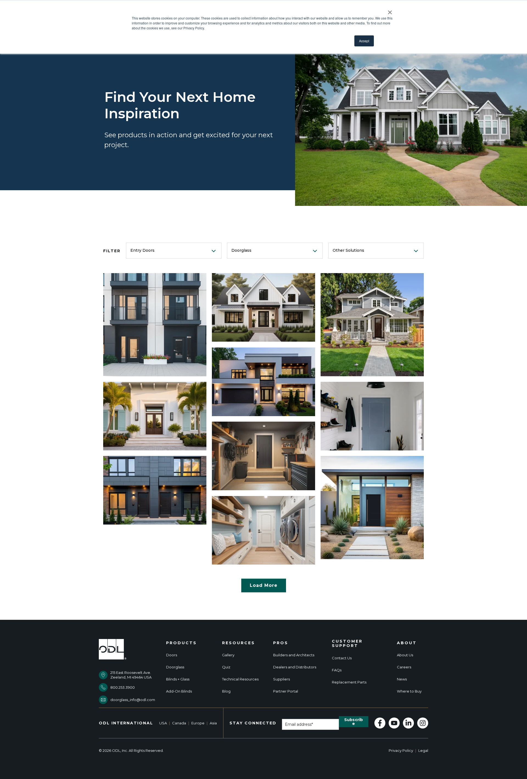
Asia (213, 723)
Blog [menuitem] (226, 691)
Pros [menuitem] (280, 643)
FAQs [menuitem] (336, 670)
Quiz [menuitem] (226, 667)
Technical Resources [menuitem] (240, 679)
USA (163, 723)
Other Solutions (348, 250)
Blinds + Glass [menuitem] (177, 679)
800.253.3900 (122, 687)
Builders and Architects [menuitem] (293, 655)
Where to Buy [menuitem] (409, 691)
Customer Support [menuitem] (347, 643)
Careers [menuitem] (404, 667)
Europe (197, 723)
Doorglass (241, 250)
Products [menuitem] (181, 643)
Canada (179, 723)
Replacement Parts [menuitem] (349, 682)
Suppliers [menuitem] (281, 679)
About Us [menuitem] (405, 655)
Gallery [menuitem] (228, 655)
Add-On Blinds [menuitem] (179, 691)
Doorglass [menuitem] (175, 667)
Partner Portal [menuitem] (285, 691)
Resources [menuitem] (238, 643)
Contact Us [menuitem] (342, 658)
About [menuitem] (407, 643)
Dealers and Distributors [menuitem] (294, 667)
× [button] (390, 10)
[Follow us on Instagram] (422, 723)
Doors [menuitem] (171, 655)
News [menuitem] (402, 679)
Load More (263, 585)
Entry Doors (142, 250)
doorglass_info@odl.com (132, 699)
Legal (423, 750)
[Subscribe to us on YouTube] (394, 723)
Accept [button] (364, 40)
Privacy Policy (401, 750)
